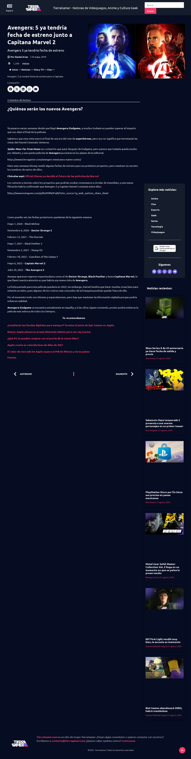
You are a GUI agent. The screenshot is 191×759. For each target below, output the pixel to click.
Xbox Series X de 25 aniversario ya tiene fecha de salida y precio (164, 351)
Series (154, 220)
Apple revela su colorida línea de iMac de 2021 (35, 345)
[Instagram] (164, 271)
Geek (153, 215)
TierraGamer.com (47, 737)
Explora (9, 10)
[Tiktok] (170, 271)
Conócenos (128, 740)
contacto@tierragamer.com (68, 740)
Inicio (15, 69)
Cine (49, 69)
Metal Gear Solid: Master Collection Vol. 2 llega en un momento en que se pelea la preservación (163, 568)
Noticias (25, 69)
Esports (155, 209)
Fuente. (12, 357)
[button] (10, 89)
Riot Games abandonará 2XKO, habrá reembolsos (164, 709)
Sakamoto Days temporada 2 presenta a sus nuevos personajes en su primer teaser (164, 423)
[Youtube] (175, 271)
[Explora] (9, 6)
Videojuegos (158, 232)
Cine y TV (39, 69)
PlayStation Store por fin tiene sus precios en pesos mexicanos (164, 495)
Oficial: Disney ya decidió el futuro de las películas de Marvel (62, 176)
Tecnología (157, 226)
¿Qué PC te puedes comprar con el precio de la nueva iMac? (43, 338)
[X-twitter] (159, 271)
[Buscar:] (164, 5)
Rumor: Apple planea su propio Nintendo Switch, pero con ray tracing (49, 331)
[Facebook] (154, 271)
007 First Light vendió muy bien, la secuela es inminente (163, 640)
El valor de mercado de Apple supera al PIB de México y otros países (48, 351)
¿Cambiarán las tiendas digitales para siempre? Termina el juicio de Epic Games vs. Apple (60, 325)
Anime (154, 198)
